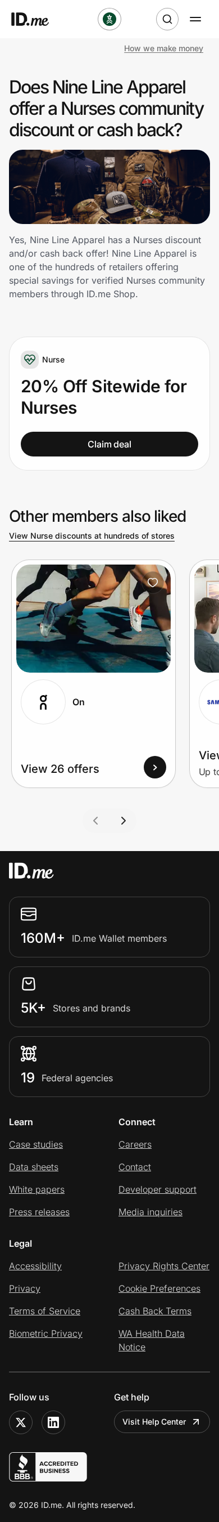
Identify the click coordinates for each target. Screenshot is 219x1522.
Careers (135, 1144)
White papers (37, 1189)
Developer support (157, 1189)
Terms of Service (44, 1311)
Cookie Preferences (159, 1288)
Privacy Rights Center (163, 1266)
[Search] (167, 19)
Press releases (39, 1211)
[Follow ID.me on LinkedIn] (53, 1422)
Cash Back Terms (154, 1311)
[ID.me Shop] (37, 19)
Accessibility (35, 1266)
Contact (134, 1166)
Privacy (24, 1288)
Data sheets (33, 1166)
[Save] (153, 582)
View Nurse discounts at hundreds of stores (92, 535)
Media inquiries (150, 1211)
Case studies (36, 1144)
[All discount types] (109, 19)
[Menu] (195, 19)
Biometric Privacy (46, 1333)
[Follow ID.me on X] (21, 1422)
